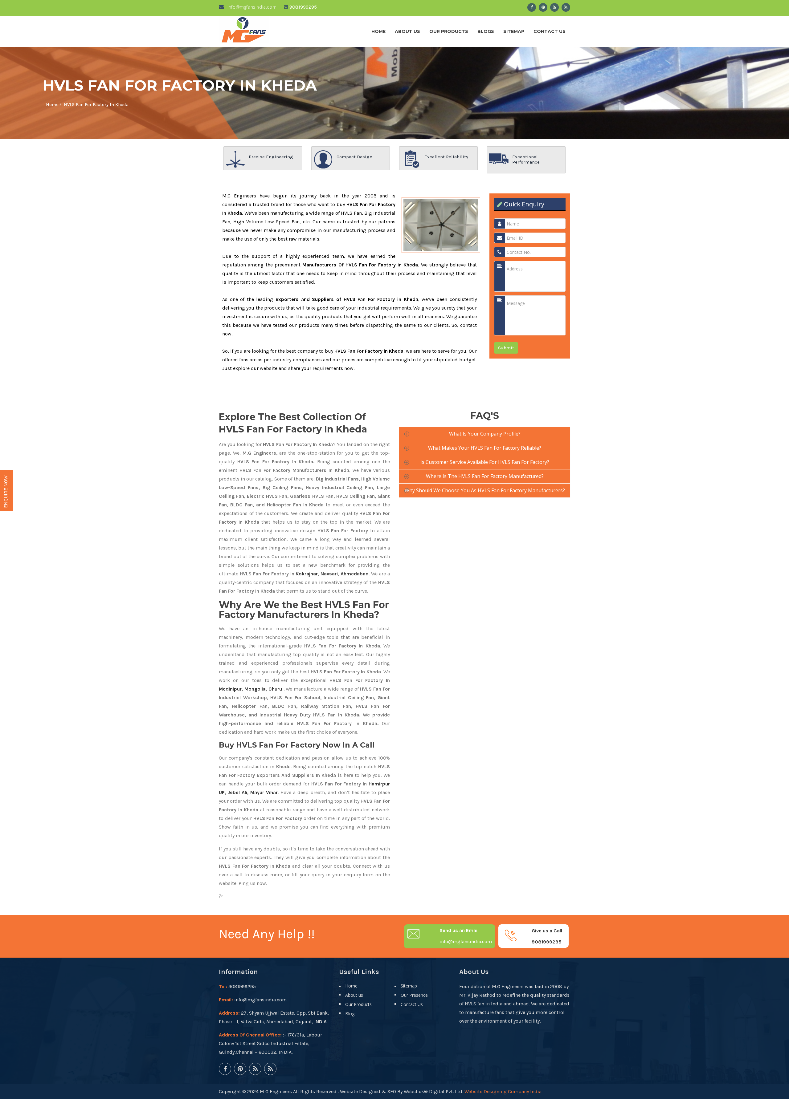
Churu (275, 689)
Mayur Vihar (264, 792)
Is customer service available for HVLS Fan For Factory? (484, 462)
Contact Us (549, 31)
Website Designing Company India (503, 1091)
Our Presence (414, 995)
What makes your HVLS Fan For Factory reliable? (484, 447)
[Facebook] (531, 7)
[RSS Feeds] (554, 7)
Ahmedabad (355, 574)
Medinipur (230, 689)
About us (407, 31)
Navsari (329, 574)
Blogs (485, 31)
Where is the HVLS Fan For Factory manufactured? (485, 476)
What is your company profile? (485, 433)
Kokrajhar (307, 574)
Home (378, 31)
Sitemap (513, 31)
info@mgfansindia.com (251, 7)
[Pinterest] (543, 7)
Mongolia (255, 689)
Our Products (448, 31)
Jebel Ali (237, 792)
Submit (506, 348)
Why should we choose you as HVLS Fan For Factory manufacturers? (485, 490)
